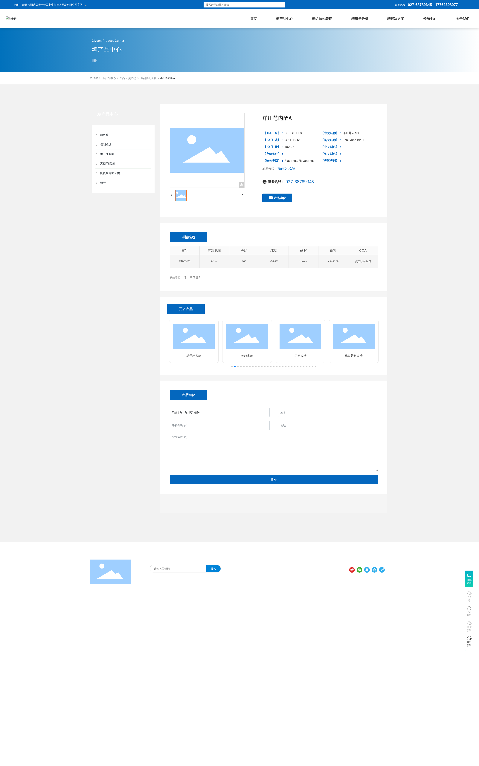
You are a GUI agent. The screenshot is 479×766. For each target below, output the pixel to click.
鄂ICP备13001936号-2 (260, 757)
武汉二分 (383, 756)
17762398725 (309, 638)
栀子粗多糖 (193, 355)
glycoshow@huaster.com (325, 659)
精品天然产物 (128, 78)
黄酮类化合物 (148, 78)
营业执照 (283, 757)
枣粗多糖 (300, 355)
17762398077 (309, 630)
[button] (232, 366)
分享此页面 (377, 563)
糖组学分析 (200, 560)
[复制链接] (382, 570)
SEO (293, 757)
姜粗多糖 (247, 355)
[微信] (359, 570)
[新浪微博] (352, 570)
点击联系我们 (363, 261)
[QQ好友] (367, 570)
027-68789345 (420, 5)
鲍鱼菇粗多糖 (354, 355)
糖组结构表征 (168, 560)
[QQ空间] (374, 570)
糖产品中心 (107, 49)
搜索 (276, 4)
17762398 (443, 5)
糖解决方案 (185, 560)
